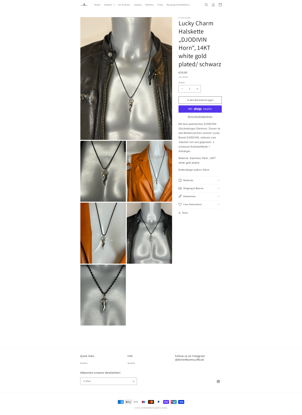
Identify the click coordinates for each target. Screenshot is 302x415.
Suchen (84, 363)
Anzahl (182, 82)
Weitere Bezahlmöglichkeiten (200, 116)
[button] (109, 4)
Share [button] (185, 212)
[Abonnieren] (133, 381)
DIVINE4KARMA (146, 408)
